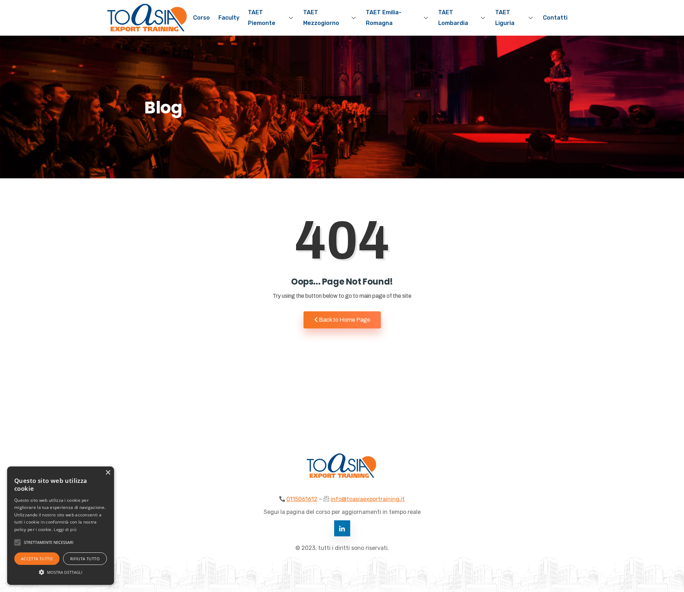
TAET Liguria (504, 17)
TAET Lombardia (453, 17)
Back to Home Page (344, 320)
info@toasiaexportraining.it (368, 499)
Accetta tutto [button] (37, 558)
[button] (60, 572)
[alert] (60, 525)
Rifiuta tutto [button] (85, 558)
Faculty (228, 17)
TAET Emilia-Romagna (383, 17)
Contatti (555, 17)
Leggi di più (65, 529)
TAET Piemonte (261, 17)
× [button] (107, 472)
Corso (201, 17)
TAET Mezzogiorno (321, 17)
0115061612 (301, 499)
